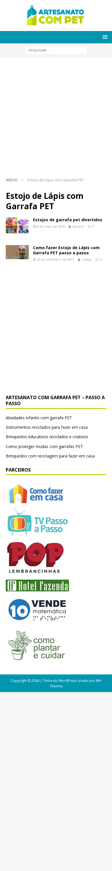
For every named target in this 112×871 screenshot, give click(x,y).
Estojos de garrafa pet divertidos (67, 219)
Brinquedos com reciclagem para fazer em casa (50, 456)
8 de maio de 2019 (51, 226)
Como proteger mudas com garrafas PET (44, 446)
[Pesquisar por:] (56, 50)
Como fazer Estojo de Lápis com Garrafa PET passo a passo (66, 250)
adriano (78, 226)
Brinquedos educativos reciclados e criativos (47, 436)
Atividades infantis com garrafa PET (39, 417)
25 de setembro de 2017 (55, 259)
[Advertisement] (56, 119)
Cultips (87, 259)
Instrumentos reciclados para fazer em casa (47, 427)
